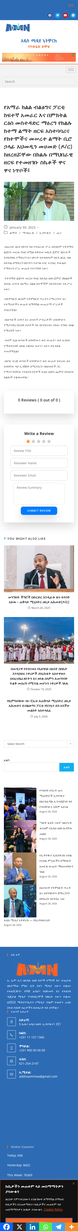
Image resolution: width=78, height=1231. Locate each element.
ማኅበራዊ (28, 233)
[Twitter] (57, 15)
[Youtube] (65, 15)
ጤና (59, 233)
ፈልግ (7, 760)
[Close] (73, 1183)
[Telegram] (73, 15)
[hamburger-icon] (71, 5)
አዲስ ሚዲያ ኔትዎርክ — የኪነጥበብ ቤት (27, 920)
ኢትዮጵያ (45, 233)
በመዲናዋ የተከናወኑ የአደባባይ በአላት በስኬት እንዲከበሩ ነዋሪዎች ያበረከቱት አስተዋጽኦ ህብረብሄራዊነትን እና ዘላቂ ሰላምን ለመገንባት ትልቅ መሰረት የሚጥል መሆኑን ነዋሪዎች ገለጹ (39, 676)
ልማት (13, 233)
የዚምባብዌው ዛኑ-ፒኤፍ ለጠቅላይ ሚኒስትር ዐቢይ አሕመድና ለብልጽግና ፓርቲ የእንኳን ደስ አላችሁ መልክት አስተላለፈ (39, 705)
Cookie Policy (53, 1209)
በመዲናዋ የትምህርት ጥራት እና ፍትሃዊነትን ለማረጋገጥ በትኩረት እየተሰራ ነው (55, 893)
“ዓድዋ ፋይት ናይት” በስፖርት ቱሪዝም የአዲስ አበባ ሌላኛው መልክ (55, 828)
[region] (39, 1205)
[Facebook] (49, 15)
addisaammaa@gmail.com (38, 1076)
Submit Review (39, 510)
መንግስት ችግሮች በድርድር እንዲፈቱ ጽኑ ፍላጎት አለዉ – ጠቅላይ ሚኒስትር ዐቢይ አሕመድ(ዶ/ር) (39, 599)
